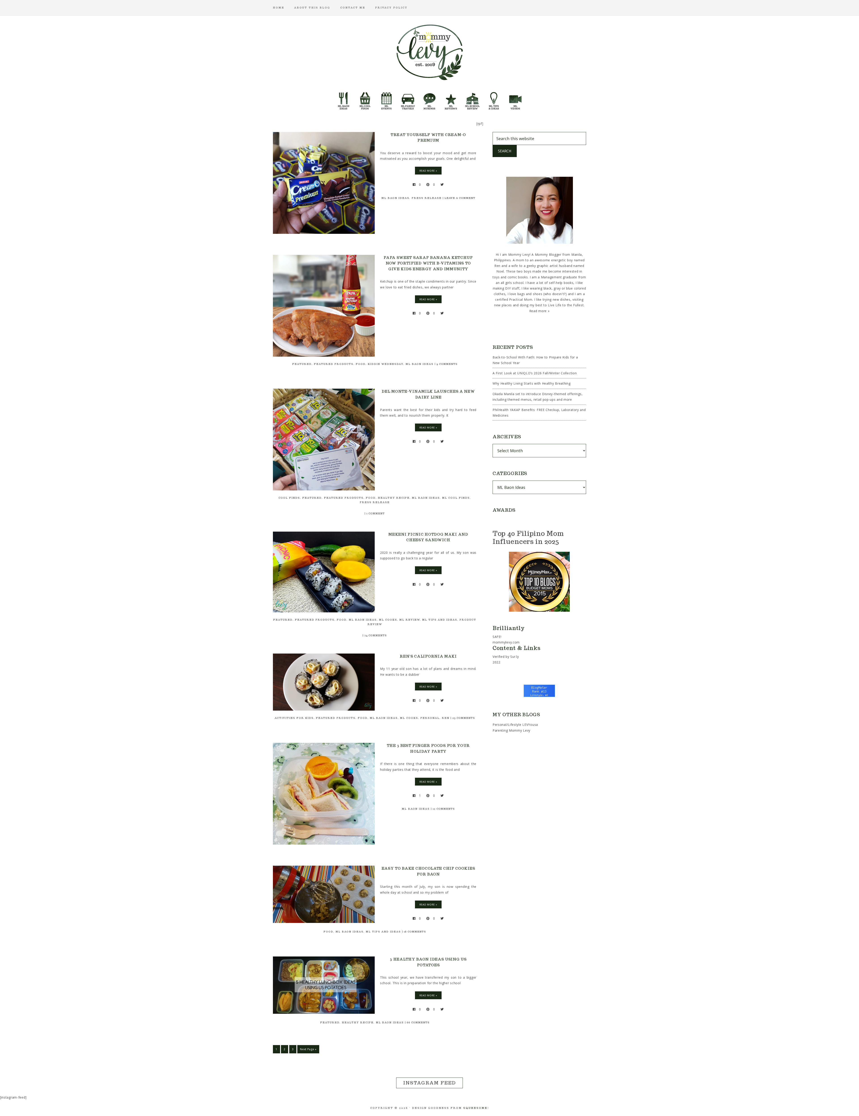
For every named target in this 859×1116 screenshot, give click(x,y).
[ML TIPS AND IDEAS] (494, 99)
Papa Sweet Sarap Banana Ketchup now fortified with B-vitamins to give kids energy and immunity (428, 263)
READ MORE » (428, 170)
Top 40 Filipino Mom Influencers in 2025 (528, 537)
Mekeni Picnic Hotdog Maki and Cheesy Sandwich (428, 537)
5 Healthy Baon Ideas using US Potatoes (428, 962)
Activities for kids (294, 718)
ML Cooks (388, 619)
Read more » (539, 311)
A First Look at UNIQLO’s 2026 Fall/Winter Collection (535, 373)
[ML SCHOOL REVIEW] (472, 99)
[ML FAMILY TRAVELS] (408, 99)
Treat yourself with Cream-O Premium (428, 137)
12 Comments (444, 808)
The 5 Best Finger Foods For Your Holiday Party (428, 748)
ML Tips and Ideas (439, 619)
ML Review (409, 619)
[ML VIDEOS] (515, 99)
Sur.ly (514, 656)
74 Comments (375, 635)
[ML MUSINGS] (429, 99)
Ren (445, 718)
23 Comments (463, 718)
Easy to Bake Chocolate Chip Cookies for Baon (428, 871)
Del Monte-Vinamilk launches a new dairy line (428, 394)
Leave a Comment (459, 198)
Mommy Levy (429, 51)
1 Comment (375, 513)
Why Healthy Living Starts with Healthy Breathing (532, 383)
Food (361, 364)
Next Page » (308, 1049)
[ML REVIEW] (451, 99)
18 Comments (415, 931)
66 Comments (418, 1022)
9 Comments (446, 364)
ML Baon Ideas (395, 198)
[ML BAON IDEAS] (343, 99)
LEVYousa (530, 724)
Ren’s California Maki (428, 656)
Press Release (427, 198)
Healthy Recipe (394, 497)
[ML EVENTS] (386, 99)
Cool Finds (289, 497)
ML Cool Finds (456, 497)
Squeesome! (476, 1108)
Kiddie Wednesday (385, 364)
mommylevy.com (506, 642)
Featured (302, 364)
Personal (430, 718)
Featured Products (333, 364)
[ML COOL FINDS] (365, 99)
